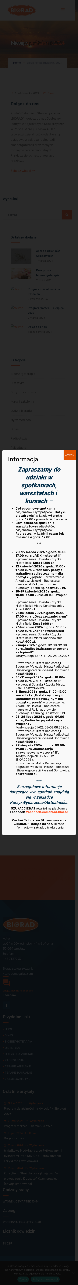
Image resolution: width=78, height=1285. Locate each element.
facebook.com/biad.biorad (47, 812)
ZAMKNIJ (70, 454)
